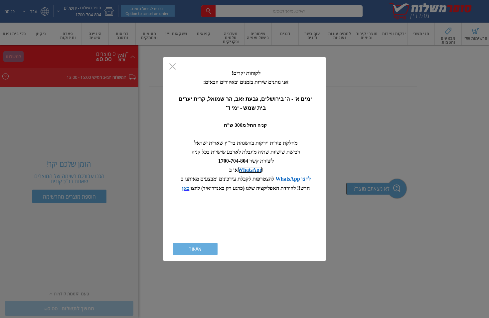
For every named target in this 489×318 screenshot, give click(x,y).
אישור (195, 248)
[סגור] (172, 67)
